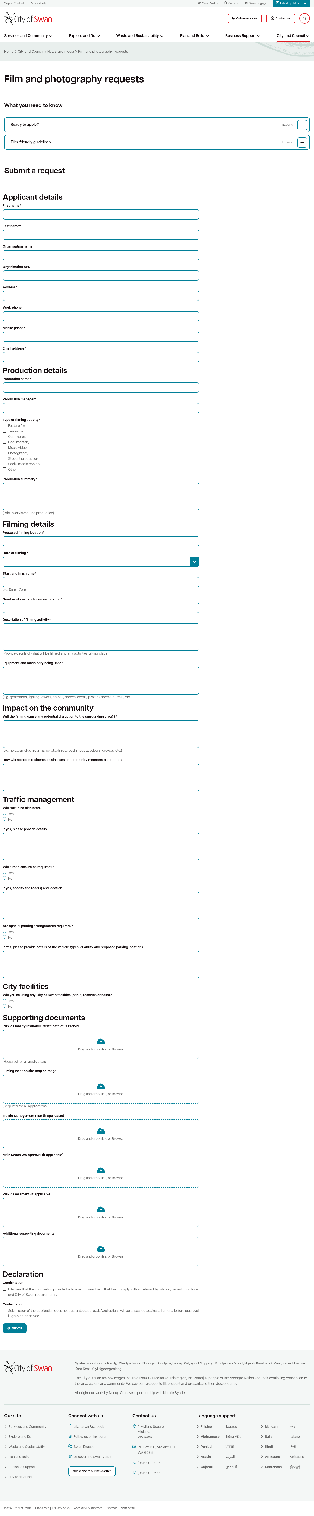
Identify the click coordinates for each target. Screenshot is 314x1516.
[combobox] (101, 562)
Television (15, 431)
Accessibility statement (88, 1508)
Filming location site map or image (29, 1071)
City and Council (20, 1477)
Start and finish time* (19, 573)
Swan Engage (84, 1447)
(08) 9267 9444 (149, 1473)
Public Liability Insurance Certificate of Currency (41, 1026)
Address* (10, 287)
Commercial (17, 437)
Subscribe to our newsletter (92, 1471)
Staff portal (128, 1508)
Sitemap (112, 1508)
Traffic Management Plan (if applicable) (33, 1116)
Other (12, 470)
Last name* (12, 226)
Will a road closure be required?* (28, 867)
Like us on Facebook (89, 1427)
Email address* (14, 348)
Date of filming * (15, 553)
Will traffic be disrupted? (22, 808)
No (10, 819)
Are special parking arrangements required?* (38, 926)
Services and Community (27, 1427)
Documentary (18, 442)
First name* (12, 206)
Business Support (22, 1467)
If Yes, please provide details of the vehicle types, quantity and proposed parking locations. (73, 947)
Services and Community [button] (26, 36)
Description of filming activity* (27, 620)
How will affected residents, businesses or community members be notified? (62, 760)
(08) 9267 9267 (149, 1463)
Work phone (12, 308)
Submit (17, 1328)
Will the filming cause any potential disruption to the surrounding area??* (60, 716)
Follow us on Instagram (91, 1437)
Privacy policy (61, 1508)
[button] (291, 3)
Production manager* (19, 399)
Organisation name (17, 246)
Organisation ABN (17, 267)
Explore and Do (20, 1437)
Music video (17, 448)
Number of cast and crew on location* (32, 599)
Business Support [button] (240, 36)
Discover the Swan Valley (92, 1457)
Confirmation (13, 1283)
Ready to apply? (25, 125)
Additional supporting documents (28, 1234)
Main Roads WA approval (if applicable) (33, 1155)
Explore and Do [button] (82, 36)
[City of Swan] (28, 18)
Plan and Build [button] (192, 36)
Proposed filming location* (23, 533)
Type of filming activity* (21, 420)
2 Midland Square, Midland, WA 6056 (151, 1432)
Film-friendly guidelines (31, 142)
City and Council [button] (291, 36)
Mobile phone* (14, 328)
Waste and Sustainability (27, 1447)
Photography (18, 453)
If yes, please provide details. (25, 829)
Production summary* (20, 479)
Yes (11, 814)
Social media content (24, 464)
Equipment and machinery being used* (33, 663)
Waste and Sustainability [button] (137, 36)
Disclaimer (42, 1508)
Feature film (17, 426)
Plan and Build (19, 1457)
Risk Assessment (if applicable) (27, 1194)
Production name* (17, 379)
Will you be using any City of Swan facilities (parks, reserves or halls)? (57, 995)
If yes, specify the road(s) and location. (33, 888)
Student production (23, 459)
